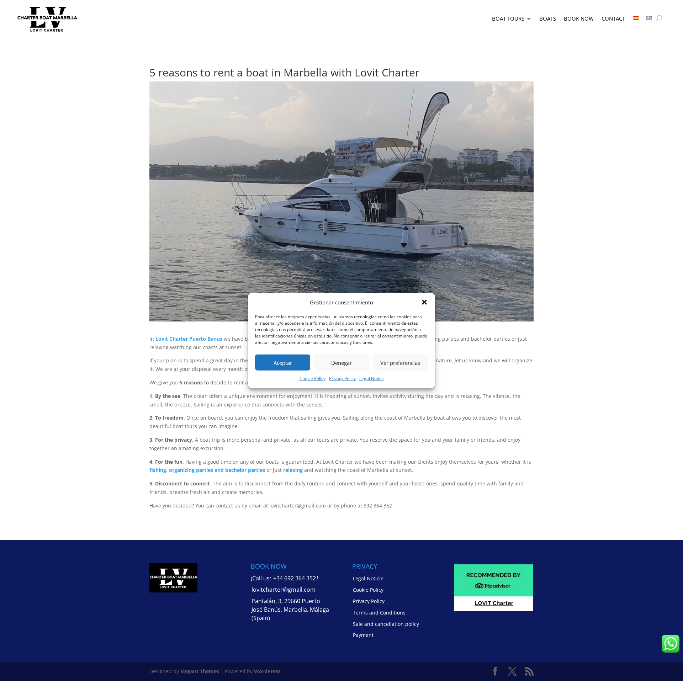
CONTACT (613, 18)
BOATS (547, 18)
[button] (424, 302)
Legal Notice (371, 379)
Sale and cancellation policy (386, 624)
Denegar (341, 362)
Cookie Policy (312, 379)
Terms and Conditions (379, 612)
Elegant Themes (199, 671)
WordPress (267, 671)
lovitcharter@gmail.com (284, 590)
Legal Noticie (368, 578)
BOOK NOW (579, 18)
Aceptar (283, 362)
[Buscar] (659, 18)
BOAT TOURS (508, 18)
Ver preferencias (400, 362)
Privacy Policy (342, 379)
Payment (363, 635)
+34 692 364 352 (294, 578)
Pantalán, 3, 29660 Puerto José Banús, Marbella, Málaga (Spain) (290, 609)
